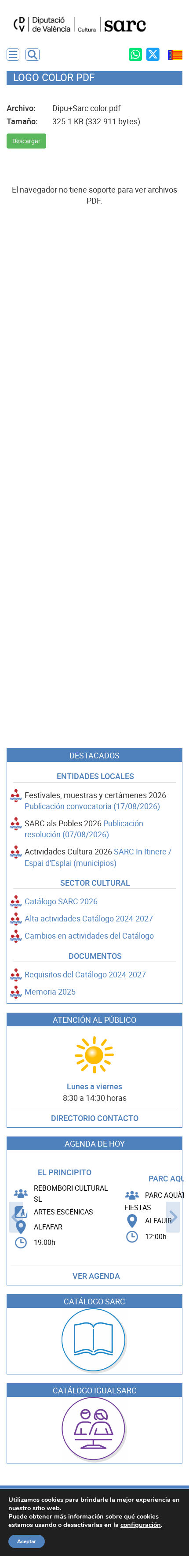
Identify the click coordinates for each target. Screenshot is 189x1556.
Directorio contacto (94, 1118)
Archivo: (21, 108)
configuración (140, 1525)
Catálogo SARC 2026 (61, 901)
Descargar (26, 141)
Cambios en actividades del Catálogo (89, 935)
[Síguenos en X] (153, 54)
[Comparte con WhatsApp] (135, 54)
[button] (32, 54)
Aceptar (26, 1541)
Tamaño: (22, 121)
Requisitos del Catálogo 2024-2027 (85, 974)
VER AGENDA (96, 1276)
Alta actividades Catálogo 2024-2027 (89, 918)
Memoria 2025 (50, 991)
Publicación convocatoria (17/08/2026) (92, 806)
